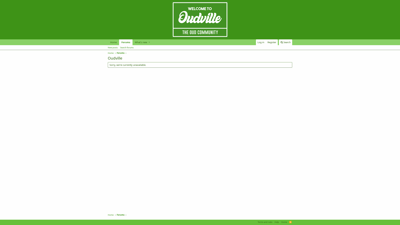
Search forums (127, 47)
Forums (125, 42)
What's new (141, 42)
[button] (149, 42)
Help (277, 222)
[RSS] (290, 222)
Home (113, 42)
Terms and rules (265, 222)
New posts (113, 47)
